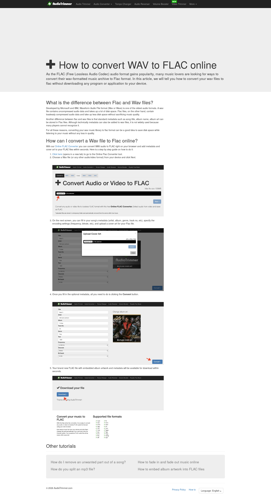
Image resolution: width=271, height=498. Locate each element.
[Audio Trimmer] (60, 3)
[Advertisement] (135, 34)
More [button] (192, 3)
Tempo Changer (123, 3)
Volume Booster (161, 3)
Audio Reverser (142, 3)
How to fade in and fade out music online (168, 462)
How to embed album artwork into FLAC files (171, 469)
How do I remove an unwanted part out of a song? (88, 462)
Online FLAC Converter (66, 146)
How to (192, 489)
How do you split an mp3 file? (73, 469)
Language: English (210, 490)
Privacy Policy (179, 489)
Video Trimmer (179, 3)
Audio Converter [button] (102, 3)
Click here (57, 154)
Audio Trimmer (83, 3)
